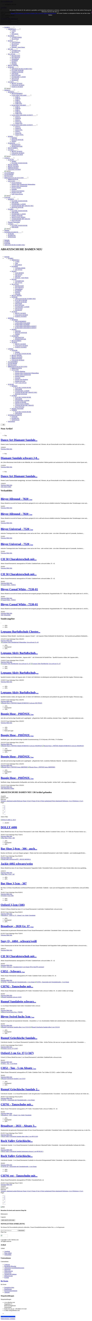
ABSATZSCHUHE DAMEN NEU (22, 69)
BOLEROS (15, 34)
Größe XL (18, 102)
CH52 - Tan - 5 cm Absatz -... (18, 1068)
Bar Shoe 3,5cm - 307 (14, 883)
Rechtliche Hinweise (10, 1266)
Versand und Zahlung (10, 1274)
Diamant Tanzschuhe (14, 222)
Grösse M (18, 118)
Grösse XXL (18, 123)
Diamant (6, 230)
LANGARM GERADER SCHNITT (24, 115)
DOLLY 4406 (9, 827)
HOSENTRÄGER (17, 146)
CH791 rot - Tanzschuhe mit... (19, 1175)
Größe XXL (18, 103)
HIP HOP (14, 45)
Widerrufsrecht (8, 1271)
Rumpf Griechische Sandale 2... (20, 1089)
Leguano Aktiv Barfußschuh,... (19, 672)
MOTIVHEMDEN (17, 93)
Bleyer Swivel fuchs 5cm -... (17, 1016)
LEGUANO (13, 181)
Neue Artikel (8, 1253)
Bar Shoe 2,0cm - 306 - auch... (19, 848)
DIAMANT (15, 80)
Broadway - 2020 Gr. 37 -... (17, 926)
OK (2, 424)
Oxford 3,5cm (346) (13, 904)
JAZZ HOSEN (16, 42)
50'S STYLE (15, 78)
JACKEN (12, 82)
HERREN (8, 90)
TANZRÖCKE (16, 50)
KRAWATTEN (16, 144)
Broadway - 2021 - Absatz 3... (18, 1125)
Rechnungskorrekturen (10, 1290)
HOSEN (12, 41)
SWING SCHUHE (17, 215)
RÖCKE (12, 49)
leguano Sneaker (16, 187)
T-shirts (14, 31)
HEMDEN (12, 92)
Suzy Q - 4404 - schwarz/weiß (19, 941)
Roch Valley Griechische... (17, 1140)
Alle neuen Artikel (6, 487)
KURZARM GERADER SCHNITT (24, 125)
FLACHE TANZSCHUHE (19, 163)
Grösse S (17, 116)
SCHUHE (12, 67)
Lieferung (7, 1264)
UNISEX (8, 158)
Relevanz (20, 801)
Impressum (7, 1269)
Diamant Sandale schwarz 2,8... (20, 458)
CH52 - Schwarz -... (13, 971)
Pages (2, 802)
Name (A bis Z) (27, 801)
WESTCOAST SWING (18, 217)
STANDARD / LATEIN (19, 77)
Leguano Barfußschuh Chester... (20, 631)
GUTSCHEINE (9, 174)
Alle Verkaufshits (6, 615)
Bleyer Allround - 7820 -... (16, 498)
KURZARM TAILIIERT (20, 105)
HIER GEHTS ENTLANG (7, 1220)
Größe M (17, 98)
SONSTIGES (12, 237)
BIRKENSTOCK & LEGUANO (15, 178)
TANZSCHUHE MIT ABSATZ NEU (23, 206)
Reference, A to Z (68, 801)
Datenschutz (7, 1272)
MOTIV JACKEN (17, 83)
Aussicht (3, 796)
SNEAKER (15, 73)
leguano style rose (17, 192)
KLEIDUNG (12, 235)
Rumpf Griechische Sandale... (19, 1037)
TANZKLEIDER (17, 37)
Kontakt (6, 1277)
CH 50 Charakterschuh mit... (19, 559)
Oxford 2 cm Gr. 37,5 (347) (17, 1053)
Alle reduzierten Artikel (7, 788)
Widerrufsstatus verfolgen (8, 1318)
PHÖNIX (14, 138)
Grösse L (17, 120)
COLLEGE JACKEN (18, 85)
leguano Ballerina (16, 183)
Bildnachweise (8, 1276)
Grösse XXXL (19, 134)
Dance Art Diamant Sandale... (19, 439)
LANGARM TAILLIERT (20, 95)
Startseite (6, 256)
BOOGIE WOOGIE (17, 139)
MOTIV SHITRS (13, 65)
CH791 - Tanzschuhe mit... (17, 1104)
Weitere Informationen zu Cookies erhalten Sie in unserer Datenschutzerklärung (33, 13)
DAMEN (8, 27)
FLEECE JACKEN (17, 87)
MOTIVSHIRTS (13, 148)
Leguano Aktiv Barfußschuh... (19, 653)
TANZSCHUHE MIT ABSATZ (21, 219)
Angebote (7, 1251)
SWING (14, 141)
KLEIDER (12, 36)
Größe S (17, 97)
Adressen (7, 1292)
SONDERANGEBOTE (12, 232)
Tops (13, 32)
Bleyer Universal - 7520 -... (17, 529)
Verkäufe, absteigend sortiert (9, 801)
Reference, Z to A (78, 801)
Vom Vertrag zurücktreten (8, 1316)
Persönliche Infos (9, 1287)
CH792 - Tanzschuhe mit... (17, 986)
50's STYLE (15, 39)
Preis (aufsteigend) (46, 801)
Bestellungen (8, 1289)
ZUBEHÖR (13, 143)
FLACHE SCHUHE (18, 70)
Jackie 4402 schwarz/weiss (17, 863)
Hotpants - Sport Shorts (18, 47)
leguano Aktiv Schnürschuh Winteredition (23, 184)
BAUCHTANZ (16, 75)
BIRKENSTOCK (13, 179)
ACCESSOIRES (9, 172)
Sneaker (14, 161)
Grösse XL (18, 121)
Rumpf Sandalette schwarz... (18, 1001)
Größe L (17, 100)
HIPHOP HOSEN (13, 168)
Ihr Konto (4, 1281)
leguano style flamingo (18, 191)
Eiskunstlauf (11, 421)
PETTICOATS (16, 55)
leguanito (14, 189)
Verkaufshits (7, 1254)
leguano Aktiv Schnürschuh (19, 186)
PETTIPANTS (16, 57)
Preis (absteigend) (57, 801)
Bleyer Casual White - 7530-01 (19, 589)
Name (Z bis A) (36, 801)
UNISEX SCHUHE (17, 72)
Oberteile (14, 64)
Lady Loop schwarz (17, 194)
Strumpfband (15, 59)
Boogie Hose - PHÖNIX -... (17, 713)
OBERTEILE (13, 29)
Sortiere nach (4, 797)
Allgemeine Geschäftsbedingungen (14, 1268)
